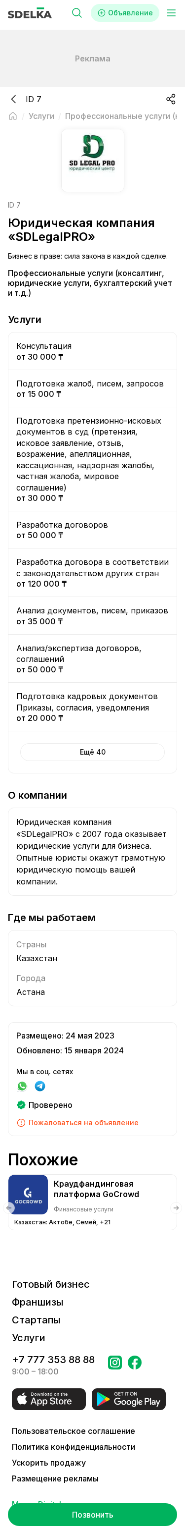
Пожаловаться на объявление (84, 1122)
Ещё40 (93, 752)
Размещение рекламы (55, 1478)
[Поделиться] (171, 99)
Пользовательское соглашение (73, 1431)
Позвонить (92, 1515)
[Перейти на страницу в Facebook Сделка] (135, 1365)
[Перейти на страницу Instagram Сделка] (115, 1365)
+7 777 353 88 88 (53, 1360)
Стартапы (36, 1320)
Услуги (28, 1338)
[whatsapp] (22, 1086)
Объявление (130, 12)
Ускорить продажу (49, 1463)
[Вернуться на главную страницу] (13, 116)
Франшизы (38, 1302)
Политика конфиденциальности (73, 1447)
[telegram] (40, 1086)
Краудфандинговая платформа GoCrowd (96, 1189)
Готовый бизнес (51, 1284)
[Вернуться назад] (14, 99)
